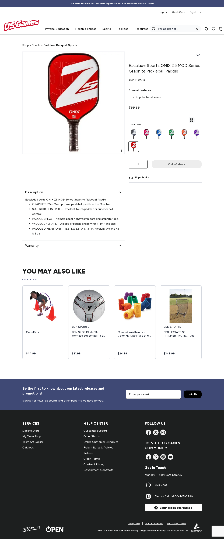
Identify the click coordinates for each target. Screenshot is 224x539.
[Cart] (220, 28)
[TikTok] (170, 457)
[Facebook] (148, 432)
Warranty (32, 246)
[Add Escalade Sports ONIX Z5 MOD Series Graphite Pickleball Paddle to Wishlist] (198, 54)
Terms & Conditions (154, 523)
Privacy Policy (134, 523)
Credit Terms (91, 458)
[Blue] (159, 134)
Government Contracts (98, 470)
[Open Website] (55, 529)
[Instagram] (163, 432)
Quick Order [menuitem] (179, 12)
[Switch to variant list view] (199, 120)
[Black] (134, 134)
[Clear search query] (196, 28)
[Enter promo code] (206, 28)
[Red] (134, 147)
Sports (36, 45)
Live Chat (161, 484)
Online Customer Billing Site (100, 442)
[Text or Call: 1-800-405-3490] (148, 496)
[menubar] (180, 10)
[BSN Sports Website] (196, 527)
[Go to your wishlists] (213, 28)
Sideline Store (31, 430)
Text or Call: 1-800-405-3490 (174, 496)
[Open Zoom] (122, 151)
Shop (25, 45)
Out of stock (176, 164)
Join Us (192, 394)
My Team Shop (31, 436)
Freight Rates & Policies (98, 447)
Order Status (91, 436)
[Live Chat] (148, 485)
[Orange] (184, 134)
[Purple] (197, 134)
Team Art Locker (32, 442)
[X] (155, 432)
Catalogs (28, 447)
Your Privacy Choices (176, 523)
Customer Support (95, 430)
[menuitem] (163, 10)
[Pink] (146, 134)
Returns (88, 453)
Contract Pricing (93, 464)
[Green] (171, 134)
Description (34, 192)
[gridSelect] (192, 120)
